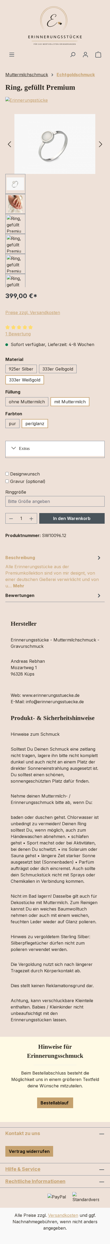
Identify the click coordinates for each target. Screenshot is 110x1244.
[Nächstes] (101, 144)
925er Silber (21, 369)
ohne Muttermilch (27, 401)
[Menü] (11, 54)
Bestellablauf (55, 1102)
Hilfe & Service (22, 1169)
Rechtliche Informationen (35, 1181)
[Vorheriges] (9, 144)
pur (12, 423)
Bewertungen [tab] (19, 595)
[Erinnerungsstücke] (55, 100)
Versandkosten (63, 1215)
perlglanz (34, 423)
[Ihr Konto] (85, 54)
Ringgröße (15, 492)
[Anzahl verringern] (11, 518)
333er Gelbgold (57, 369)
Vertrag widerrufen (29, 1151)
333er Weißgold (24, 380)
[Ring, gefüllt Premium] (54, 144)
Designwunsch (25, 474)
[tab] (53, 571)
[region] (55, 200)
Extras (24, 448)
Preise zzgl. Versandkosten (32, 312)
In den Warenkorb (72, 518)
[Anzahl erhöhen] (31, 518)
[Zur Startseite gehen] (55, 25)
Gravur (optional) (27, 481)
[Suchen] (72, 54)
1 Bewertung (18, 333)
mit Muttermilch (70, 401)
